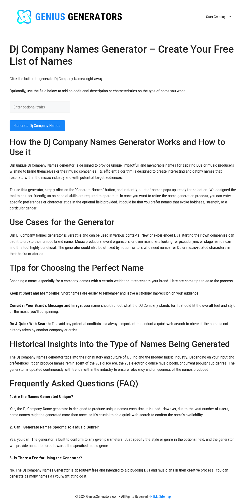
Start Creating (216, 17)
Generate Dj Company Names (37, 125)
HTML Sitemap (160, 496)
